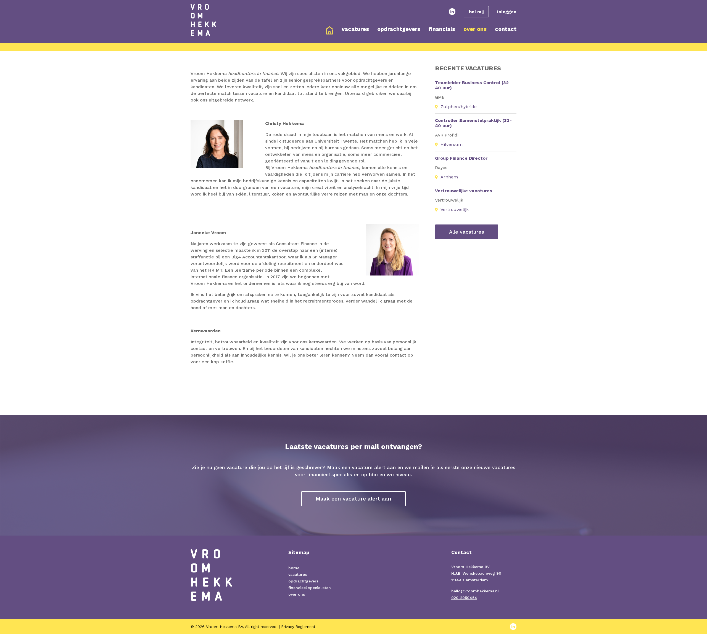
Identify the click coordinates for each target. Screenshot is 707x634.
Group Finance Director (461, 158)
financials (442, 29)
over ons (475, 29)
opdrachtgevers (398, 29)
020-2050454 (464, 597)
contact (505, 29)
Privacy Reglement (298, 626)
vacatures (355, 29)
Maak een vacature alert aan (353, 499)
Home (329, 30)
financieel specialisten (309, 587)
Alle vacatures (466, 232)
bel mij (476, 11)
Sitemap (298, 552)
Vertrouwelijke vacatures (463, 190)
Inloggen (506, 11)
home (293, 568)
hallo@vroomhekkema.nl (475, 591)
